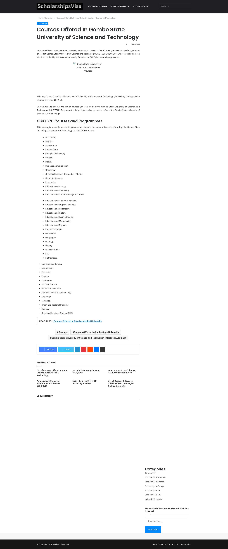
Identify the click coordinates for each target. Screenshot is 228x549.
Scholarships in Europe (119, 6)
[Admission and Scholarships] (60, 6)
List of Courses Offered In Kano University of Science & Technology (52, 373)
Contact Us (186, 544)
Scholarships (50, 18)
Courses (62, 332)
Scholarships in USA (153, 495)
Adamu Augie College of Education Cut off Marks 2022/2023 (48, 383)
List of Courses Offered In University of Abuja (84, 382)
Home (41, 18)
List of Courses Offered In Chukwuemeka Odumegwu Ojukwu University (121, 383)
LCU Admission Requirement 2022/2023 (86, 371)
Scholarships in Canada (97, 6)
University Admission (153, 499)
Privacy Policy (164, 544)
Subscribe (153, 529)
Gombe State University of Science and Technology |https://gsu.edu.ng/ (88, 337)
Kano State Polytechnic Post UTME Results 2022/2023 (122, 371)
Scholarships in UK (140, 6)
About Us (175, 544)
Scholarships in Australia (155, 477)
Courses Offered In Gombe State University (96, 332)
